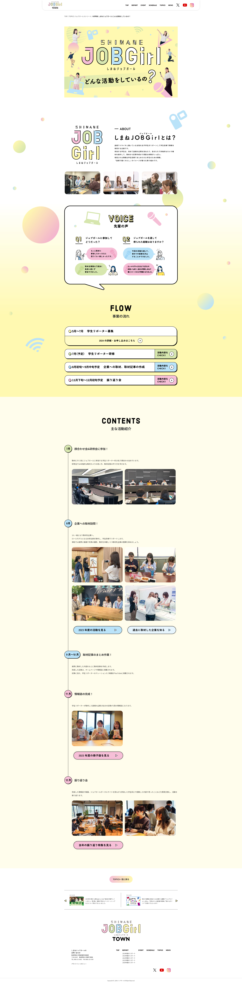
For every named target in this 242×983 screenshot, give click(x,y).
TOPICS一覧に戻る (121, 879)
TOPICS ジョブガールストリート (80, 16)
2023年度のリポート (128, 956)
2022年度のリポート (128, 958)
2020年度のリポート (128, 963)
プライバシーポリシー (78, 964)
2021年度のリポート (128, 960)
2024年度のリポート (128, 953)
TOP (65, 16)
